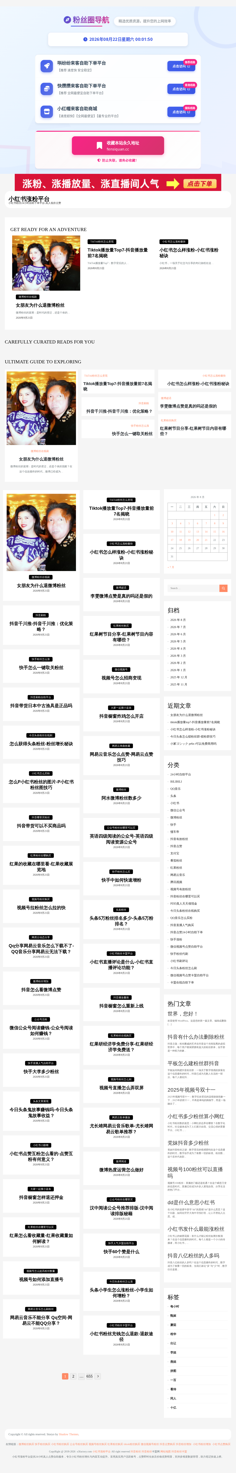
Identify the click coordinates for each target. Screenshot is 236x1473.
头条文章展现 (40, 1101)
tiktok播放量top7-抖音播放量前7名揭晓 (195, 722)
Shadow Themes (68, 1434)
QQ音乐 (175, 788)
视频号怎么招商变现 (121, 677)
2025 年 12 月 (178, 677)
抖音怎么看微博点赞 (41, 989)
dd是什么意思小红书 (191, 1202)
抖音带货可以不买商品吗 (41, 825)
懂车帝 (174, 831)
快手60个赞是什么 (121, 1251)
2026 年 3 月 (178, 655)
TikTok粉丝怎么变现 (102, 241)
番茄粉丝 (176, 860)
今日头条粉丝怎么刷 (183, 968)
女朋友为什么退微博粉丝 (40, 305)
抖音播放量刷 (121, 997)
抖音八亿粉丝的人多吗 (193, 1255)
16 (223, 531)
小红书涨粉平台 (29, 199)
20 (197, 540)
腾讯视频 (176, 882)
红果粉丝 (176, 867)
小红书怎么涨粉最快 (173, 241)
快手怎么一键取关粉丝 (132, 433)
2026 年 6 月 (178, 634)
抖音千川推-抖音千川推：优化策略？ (119, 411)
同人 (173, 1398)
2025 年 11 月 (178, 684)
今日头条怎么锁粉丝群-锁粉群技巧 (193, 736)
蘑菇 (173, 1324)
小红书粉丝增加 (202, 1444)
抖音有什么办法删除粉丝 (196, 1037)
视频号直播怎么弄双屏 (121, 1087)
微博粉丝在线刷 (28, 296)
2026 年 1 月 (178, 670)
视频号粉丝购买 (41, 899)
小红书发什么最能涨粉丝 (196, 1229)
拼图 (173, 1370)
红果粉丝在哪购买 (40, 855)
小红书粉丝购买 (60, 1444)
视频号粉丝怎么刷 (121, 1079)
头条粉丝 (121, 909)
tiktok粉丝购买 (132, 1444)
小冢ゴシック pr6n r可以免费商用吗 (193, 743)
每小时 (174, 1306)
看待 (173, 1389)
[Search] (223, 588)
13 (197, 531)
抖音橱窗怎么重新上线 (121, 1005)
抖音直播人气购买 (182, 925)
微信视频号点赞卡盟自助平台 (189, 975)
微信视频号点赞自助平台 (186, 946)
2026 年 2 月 (178, 662)
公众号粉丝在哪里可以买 (121, 827)
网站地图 (165, 1451)
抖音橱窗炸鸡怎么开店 (121, 716)
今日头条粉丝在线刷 (40, 735)
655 (89, 1376)
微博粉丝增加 (40, 981)
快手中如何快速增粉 (121, 880)
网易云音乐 (177, 874)
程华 (173, 1334)
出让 (173, 1343)
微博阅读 (121, 1161)
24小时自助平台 (180, 774)
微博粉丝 (121, 789)
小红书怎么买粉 (41, 773)
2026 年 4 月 (178, 648)
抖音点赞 (176, 846)
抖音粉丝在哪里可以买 (185, 896)
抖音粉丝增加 (183, 1444)
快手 (173, 824)
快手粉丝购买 (42, 1444)
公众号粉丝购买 (79, 1444)
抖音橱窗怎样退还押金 (41, 1197)
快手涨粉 (176, 939)
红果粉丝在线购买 (121, 1035)
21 (206, 540)
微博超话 (166, 398)
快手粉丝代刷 (179, 953)
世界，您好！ (183, 1014)
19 (189, 540)
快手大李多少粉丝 (41, 1071)
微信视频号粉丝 (150, 1444)
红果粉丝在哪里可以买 (41, 1227)
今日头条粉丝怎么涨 (121, 1281)
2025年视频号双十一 (192, 1090)
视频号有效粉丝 (180, 889)
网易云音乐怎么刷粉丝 (41, 1309)
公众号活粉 (40, 1019)
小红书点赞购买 (221, 1444)
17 (172, 540)
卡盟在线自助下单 (182, 982)
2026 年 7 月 (178, 627)
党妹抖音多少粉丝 (188, 1143)
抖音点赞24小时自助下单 (186, 932)
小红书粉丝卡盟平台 (121, 953)
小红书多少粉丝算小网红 (196, 1116)
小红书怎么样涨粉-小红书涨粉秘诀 (198, 383)
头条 (173, 795)
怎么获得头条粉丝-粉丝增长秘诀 (41, 743)
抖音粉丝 (136, 1451)
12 (189, 531)
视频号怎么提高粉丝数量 (41, 1271)
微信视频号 (121, 669)
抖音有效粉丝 (179, 839)
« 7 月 (171, 567)
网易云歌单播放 (121, 1117)
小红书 (174, 803)
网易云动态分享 (41, 937)
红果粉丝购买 (168, 420)
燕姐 (173, 1361)
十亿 (173, 1407)
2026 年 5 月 (178, 641)
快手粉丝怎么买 (121, 871)
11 (180, 531)
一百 (173, 1380)
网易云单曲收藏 (121, 746)
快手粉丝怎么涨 (140, 425)
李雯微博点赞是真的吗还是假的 (188, 406)
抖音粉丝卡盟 (179, 1451)
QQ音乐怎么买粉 (181, 917)
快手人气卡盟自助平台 (121, 1243)
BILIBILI (176, 781)
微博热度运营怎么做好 (121, 1169)
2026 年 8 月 (178, 619)
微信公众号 (177, 810)
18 (180, 540)
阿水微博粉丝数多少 (121, 797)
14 (206, 531)
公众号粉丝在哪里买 (121, 1199)
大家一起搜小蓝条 (121, 707)
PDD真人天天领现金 (183, 903)
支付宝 (174, 853)
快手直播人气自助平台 (41, 1063)
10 (172, 531)
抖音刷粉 (144, 403)
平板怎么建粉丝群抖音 (193, 1063)
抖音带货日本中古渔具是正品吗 (41, 705)
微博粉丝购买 (26, 1444)
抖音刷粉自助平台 (40, 697)
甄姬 (173, 1315)
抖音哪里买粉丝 (41, 817)
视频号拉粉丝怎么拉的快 (41, 907)
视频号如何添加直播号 (41, 1279)
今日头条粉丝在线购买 (185, 910)
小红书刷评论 (179, 960)
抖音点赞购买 (167, 1444)
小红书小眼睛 (40, 1145)
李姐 (173, 1352)
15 (214, 531)
